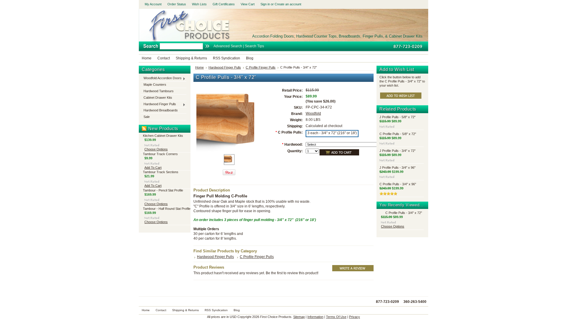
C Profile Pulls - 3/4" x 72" (403, 213)
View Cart (248, 4)
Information (315, 317)
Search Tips (254, 46)
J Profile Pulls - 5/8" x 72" (397, 117)
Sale (147, 116)
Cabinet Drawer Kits (158, 97)
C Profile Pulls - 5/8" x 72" (397, 134)
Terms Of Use (336, 317)
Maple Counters (155, 84)
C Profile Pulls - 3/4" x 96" (397, 184)
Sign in (265, 4)
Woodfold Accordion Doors (161, 78)
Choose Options (156, 149)
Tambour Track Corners (160, 154)
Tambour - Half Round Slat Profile (166, 208)
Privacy (354, 317)
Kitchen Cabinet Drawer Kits (163, 135)
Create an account (288, 4)
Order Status (176, 4)
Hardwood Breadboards (161, 110)
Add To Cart (153, 167)
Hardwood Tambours (159, 91)
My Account (153, 4)
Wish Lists (199, 4)
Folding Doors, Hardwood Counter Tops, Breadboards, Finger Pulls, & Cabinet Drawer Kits (337, 36)
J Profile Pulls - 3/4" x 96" (397, 167)
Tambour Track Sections (160, 172)
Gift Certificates (224, 4)
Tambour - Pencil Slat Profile (163, 190)
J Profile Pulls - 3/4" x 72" (397, 150)
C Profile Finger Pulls (261, 67)
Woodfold (313, 113)
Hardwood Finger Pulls (158, 104)
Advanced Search (228, 46)
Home (199, 67)
